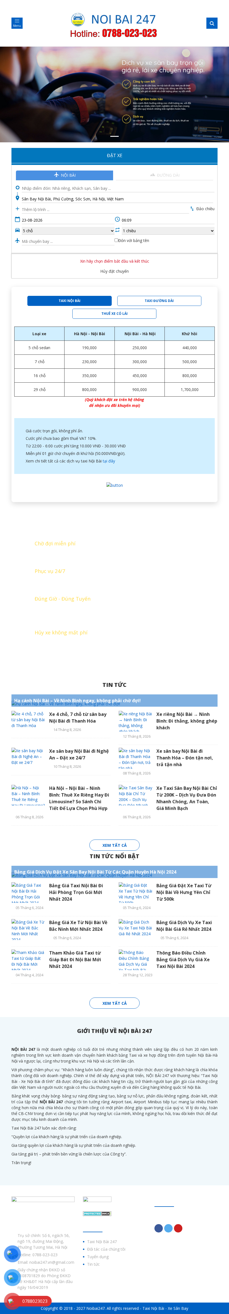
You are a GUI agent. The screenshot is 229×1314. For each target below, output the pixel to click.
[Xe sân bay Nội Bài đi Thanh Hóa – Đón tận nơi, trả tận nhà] (135, 758)
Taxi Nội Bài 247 (102, 1241)
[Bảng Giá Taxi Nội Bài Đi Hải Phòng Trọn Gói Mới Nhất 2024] (28, 892)
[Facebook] (158, 1228)
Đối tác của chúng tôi (106, 1249)
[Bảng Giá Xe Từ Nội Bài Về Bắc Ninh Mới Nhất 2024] (28, 929)
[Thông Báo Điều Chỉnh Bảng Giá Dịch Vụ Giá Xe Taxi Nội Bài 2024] (135, 959)
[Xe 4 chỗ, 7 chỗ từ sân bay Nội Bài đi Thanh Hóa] (28, 721)
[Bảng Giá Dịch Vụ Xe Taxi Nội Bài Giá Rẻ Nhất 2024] (135, 929)
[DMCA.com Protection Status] (97, 1213)
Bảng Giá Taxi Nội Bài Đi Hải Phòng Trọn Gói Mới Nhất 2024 (76, 892)
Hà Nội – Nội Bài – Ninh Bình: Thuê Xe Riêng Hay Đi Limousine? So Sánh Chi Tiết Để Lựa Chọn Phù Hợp (79, 798)
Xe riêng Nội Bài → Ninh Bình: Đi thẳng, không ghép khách (186, 721)
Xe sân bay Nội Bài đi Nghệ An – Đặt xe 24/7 (79, 754)
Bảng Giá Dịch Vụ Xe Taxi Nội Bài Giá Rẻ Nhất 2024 (184, 925)
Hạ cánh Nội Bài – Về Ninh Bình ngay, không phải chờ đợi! (77, 700)
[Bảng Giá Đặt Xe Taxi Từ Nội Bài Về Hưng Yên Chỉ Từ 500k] (135, 892)
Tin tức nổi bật (114, 856)
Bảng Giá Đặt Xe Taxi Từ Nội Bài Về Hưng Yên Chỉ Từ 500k (183, 892)
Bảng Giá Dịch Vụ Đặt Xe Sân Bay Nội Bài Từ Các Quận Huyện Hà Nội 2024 (95, 872)
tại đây (109, 461)
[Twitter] (168, 1228)
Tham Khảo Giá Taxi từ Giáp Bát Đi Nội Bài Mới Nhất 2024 (75, 959)
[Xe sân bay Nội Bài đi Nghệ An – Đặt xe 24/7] (28, 758)
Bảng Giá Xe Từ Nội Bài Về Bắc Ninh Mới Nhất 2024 (78, 925)
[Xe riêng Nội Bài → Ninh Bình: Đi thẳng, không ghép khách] (135, 721)
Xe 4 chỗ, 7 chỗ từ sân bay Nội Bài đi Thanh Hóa (77, 717)
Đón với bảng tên (133, 240)
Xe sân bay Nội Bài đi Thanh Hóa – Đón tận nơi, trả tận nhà (184, 758)
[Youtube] (178, 1228)
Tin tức (114, 685)
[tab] (69, 301)
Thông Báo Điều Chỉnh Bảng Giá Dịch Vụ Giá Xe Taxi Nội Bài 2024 (183, 959)
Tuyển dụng (98, 1256)
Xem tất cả (114, 845)
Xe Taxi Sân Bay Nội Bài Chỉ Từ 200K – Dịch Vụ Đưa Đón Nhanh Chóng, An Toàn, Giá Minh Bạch (186, 798)
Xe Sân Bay (178, 1308)
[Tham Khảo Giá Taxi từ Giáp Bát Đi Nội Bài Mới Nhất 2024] (28, 959)
